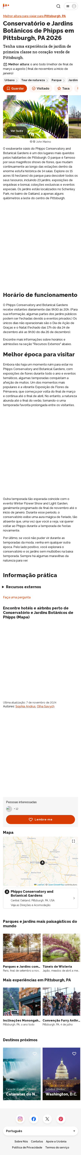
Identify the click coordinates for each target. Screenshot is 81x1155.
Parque (57, 80)
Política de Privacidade (27, 1147)
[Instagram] (20, 1118)
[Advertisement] (40, 245)
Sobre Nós (21, 1141)
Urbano (10, 80)
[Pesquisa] (58, 6)
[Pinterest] (60, 1118)
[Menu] (71, 6)
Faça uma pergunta (17, 597)
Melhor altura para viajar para (34, 16)
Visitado (43, 88)
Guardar (17, 88)
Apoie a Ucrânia (56, 1141)
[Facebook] (33, 1118)
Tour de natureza (33, 80)
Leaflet (40, 884)
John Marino (43, 141)
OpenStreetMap (56, 884)
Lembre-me (43, 819)
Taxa (66, 88)
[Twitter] (47, 1118)
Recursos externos (23, 587)
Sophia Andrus (25, 706)
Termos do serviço (57, 1147)
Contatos (37, 1141)
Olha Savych (45, 706)
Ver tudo (17, 130)
